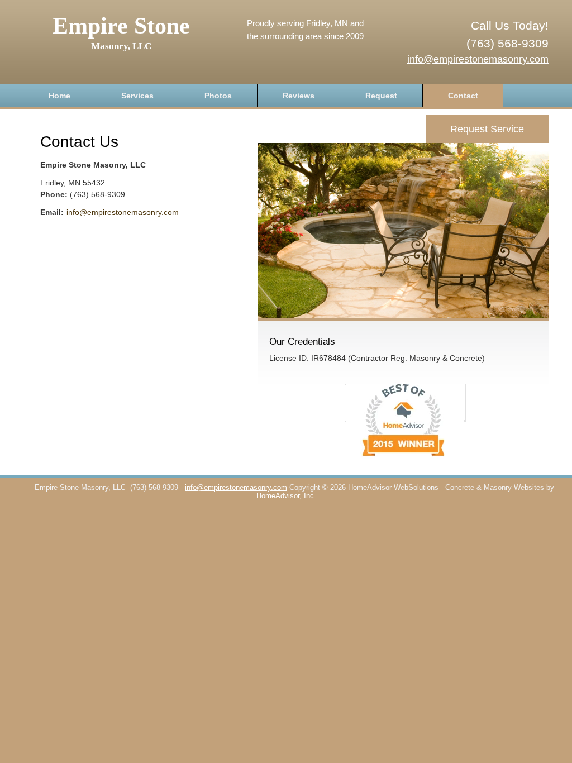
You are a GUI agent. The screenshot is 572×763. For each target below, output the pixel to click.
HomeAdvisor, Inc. (286, 496)
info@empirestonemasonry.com (478, 59)
